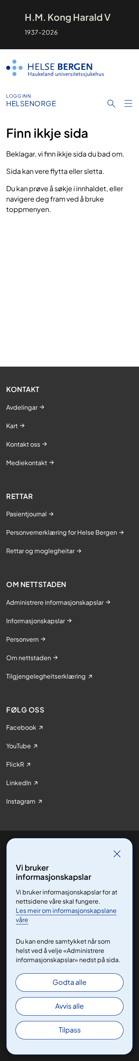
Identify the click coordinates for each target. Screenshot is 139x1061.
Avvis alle (69, 1005)
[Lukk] (117, 853)
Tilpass (70, 1029)
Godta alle (69, 982)
